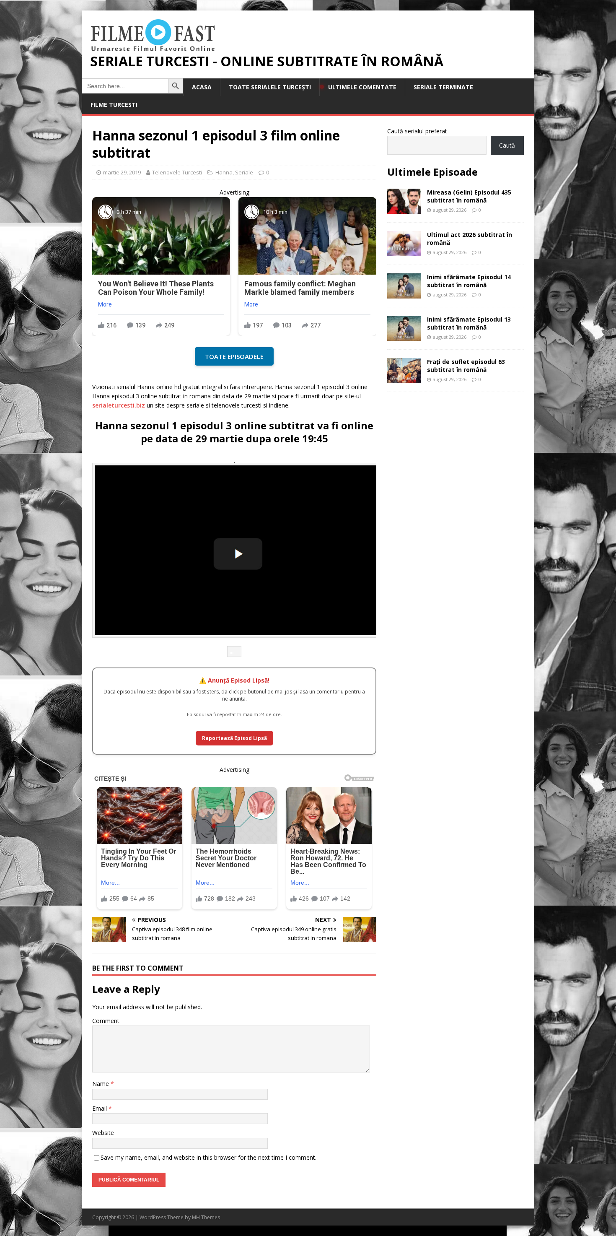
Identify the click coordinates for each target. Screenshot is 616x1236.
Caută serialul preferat (417, 131)
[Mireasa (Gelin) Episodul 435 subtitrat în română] (404, 209)
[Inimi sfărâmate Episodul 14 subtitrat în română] (404, 294)
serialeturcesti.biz (118, 405)
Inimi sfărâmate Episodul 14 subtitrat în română (469, 280)
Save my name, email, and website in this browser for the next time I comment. (208, 1157)
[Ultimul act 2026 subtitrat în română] (404, 251)
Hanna (224, 172)
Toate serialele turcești (270, 87)
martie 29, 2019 (122, 172)
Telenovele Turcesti (177, 172)
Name (101, 1084)
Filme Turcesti (114, 105)
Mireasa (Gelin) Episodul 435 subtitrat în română (469, 196)
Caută (507, 145)
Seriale (244, 172)
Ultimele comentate (362, 87)
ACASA (202, 87)
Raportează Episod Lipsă (234, 738)
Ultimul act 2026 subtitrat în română (469, 238)
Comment (105, 1021)
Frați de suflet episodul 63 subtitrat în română (466, 365)
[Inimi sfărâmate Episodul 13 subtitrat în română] (404, 336)
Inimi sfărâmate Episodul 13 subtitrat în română (469, 323)
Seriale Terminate (443, 87)
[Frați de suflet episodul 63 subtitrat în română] (404, 378)
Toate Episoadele (234, 356)
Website (103, 1133)
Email (100, 1108)
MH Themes (206, 1217)
